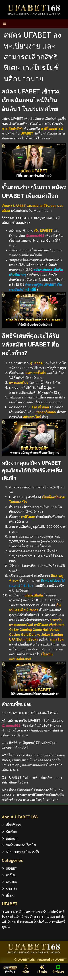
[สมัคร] (26, 967)
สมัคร (25, 972)
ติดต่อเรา (58, 972)
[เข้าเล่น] (42, 967)
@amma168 (35, 235)
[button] (4, 23)
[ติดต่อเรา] (58, 967)
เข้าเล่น (42, 972)
